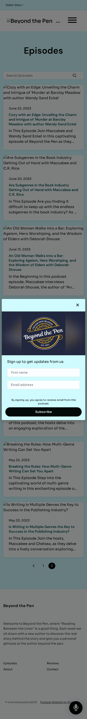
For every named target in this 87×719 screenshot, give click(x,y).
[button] (77, 305)
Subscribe (43, 412)
